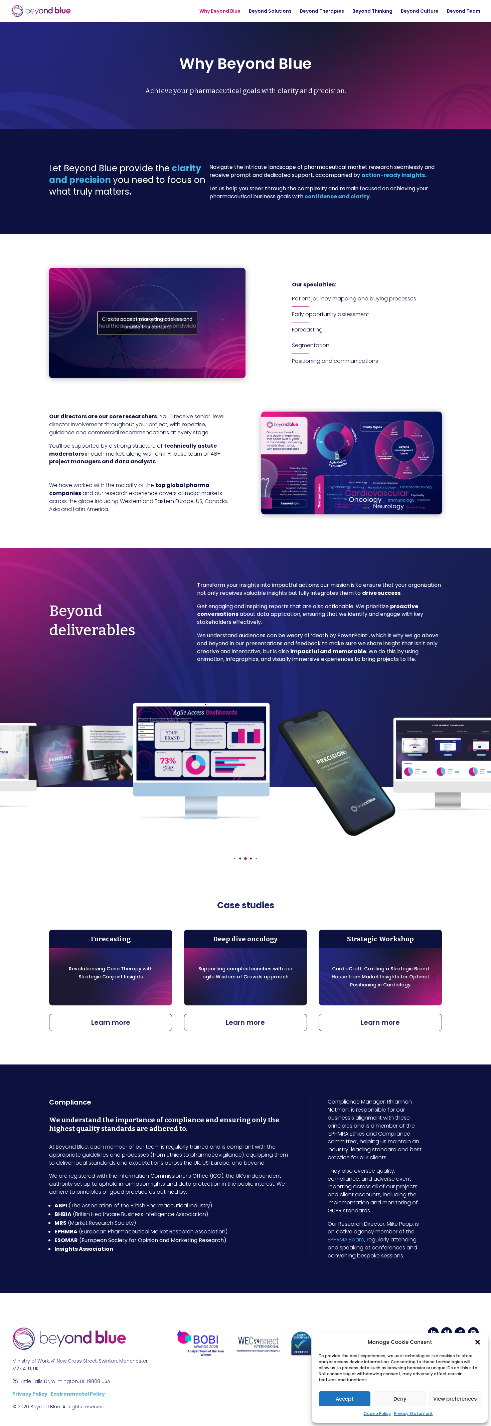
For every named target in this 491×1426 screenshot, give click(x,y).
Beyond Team (463, 11)
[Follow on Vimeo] (446, 1332)
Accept (345, 1398)
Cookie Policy (377, 1413)
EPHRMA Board (346, 1239)
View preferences (455, 1398)
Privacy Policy (30, 1394)
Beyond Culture (420, 11)
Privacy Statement (413, 1413)
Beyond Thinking (372, 11)
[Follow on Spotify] (473, 1332)
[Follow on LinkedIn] (433, 1332)
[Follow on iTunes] (460, 1332)
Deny (399, 1398)
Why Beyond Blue (219, 11)
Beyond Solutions (270, 11)
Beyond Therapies (322, 11)
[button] (477, 1342)
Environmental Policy (78, 1394)
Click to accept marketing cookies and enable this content (147, 323)
